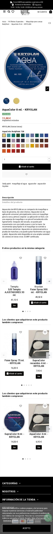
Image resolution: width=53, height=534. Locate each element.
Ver (14, 305)
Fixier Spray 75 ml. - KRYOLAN (14, 362)
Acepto (26, 528)
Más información (38, 518)
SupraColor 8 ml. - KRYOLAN (14, 435)
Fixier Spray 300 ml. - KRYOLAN (38, 291)
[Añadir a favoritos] (26, 174)
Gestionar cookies (10, 521)
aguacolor (32, 184)
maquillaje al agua (19, 184)
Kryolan (39, 286)
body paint (7, 184)
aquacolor (42, 184)
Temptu (14, 286)
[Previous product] (49, 23)
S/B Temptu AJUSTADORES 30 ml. (14, 292)
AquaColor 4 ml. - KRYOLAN (38, 435)
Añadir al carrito (27, 167)
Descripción (8, 197)
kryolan (5, 186)
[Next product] (50, 23)
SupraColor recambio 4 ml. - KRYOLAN (39, 363)
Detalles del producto (12, 202)
